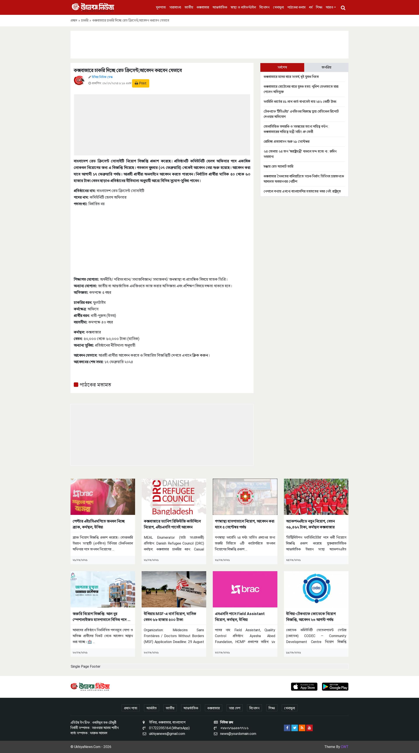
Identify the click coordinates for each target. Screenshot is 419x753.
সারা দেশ (234, 708)
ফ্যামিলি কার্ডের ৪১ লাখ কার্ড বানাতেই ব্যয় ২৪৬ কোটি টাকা (300, 102)
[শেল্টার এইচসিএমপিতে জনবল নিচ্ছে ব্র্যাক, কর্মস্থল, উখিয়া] (102, 496)
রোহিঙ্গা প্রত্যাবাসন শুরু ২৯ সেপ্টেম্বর (286, 141)
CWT (345, 747)
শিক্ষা (319, 7)
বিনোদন (264, 7)
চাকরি (84, 20)
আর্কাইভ (151, 708)
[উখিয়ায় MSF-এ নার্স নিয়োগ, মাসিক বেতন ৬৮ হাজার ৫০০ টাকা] (174, 589)
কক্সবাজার (203, 7)
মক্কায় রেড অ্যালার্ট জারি (278, 166)
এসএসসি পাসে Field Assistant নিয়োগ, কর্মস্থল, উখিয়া (240, 616)
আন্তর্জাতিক (220, 7)
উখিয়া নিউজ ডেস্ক (102, 77)
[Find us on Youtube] (309, 728)
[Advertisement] (209, 44)
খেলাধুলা (278, 7)
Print (142, 83)
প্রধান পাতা (130, 708)
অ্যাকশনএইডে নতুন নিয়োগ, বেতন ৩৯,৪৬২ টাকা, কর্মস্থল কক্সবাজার (310, 524)
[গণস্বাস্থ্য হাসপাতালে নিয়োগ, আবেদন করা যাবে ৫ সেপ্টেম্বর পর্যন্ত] (245, 496)
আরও (329, 7)
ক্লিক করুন (200, 355)
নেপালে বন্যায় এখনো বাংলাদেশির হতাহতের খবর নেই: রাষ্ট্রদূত (302, 191)
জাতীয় (189, 7)
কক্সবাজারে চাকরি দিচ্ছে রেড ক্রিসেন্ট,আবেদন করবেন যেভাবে (128, 70)
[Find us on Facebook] (287, 728)
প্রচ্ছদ (73, 20)
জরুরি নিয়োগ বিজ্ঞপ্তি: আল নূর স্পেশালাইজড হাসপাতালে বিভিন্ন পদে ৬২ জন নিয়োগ (102, 616)
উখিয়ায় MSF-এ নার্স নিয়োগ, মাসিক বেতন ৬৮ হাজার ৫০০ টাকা (170, 616)
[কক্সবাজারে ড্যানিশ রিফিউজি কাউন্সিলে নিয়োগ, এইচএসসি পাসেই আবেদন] (174, 496)
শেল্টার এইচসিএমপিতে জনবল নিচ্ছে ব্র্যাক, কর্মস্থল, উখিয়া (99, 524)
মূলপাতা (161, 7)
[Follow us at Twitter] (294, 728)
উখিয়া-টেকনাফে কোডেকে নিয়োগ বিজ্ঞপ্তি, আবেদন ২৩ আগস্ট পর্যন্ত (311, 616)
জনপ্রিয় (326, 67)
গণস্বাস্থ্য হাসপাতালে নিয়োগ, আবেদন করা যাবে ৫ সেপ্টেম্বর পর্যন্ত (244, 524)
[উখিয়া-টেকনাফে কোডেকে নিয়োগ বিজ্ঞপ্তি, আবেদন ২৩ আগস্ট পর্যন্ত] (316, 589)
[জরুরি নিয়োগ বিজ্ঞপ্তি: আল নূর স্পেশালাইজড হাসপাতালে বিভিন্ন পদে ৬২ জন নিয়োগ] (102, 589)
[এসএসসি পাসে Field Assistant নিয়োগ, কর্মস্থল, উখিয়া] (245, 589)
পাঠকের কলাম (296, 7)
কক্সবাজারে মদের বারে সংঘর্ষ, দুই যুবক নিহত (291, 77)
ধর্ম (311, 7)
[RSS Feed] (302, 728)
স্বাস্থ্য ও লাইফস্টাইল (243, 7)
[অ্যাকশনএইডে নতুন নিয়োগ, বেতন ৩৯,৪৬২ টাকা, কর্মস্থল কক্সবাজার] (316, 496)
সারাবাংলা (175, 7)
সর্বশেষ (282, 67)
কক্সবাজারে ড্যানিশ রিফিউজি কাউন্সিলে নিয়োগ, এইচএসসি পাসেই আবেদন (172, 524)
